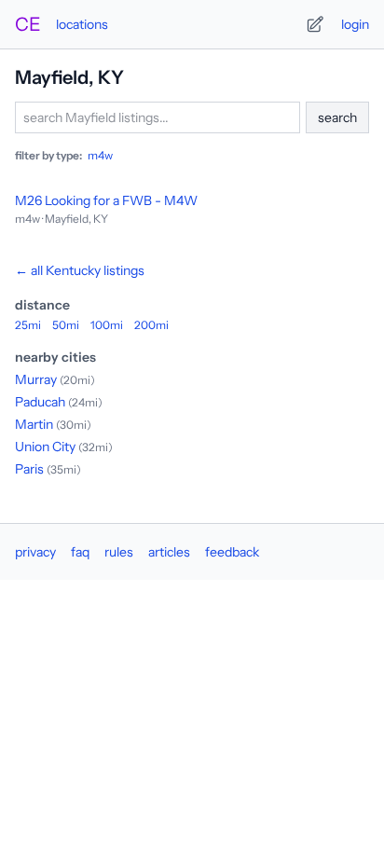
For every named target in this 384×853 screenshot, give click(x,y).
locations (82, 24)
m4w (100, 155)
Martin (34, 424)
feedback (232, 551)
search (337, 117)
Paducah (40, 401)
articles (169, 551)
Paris (29, 469)
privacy (35, 551)
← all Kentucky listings (79, 270)
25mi (28, 325)
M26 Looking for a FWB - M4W (106, 200)
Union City (45, 446)
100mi (106, 325)
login (355, 24)
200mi (151, 325)
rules (118, 551)
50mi (65, 325)
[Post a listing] (315, 24)
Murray (36, 379)
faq (80, 551)
